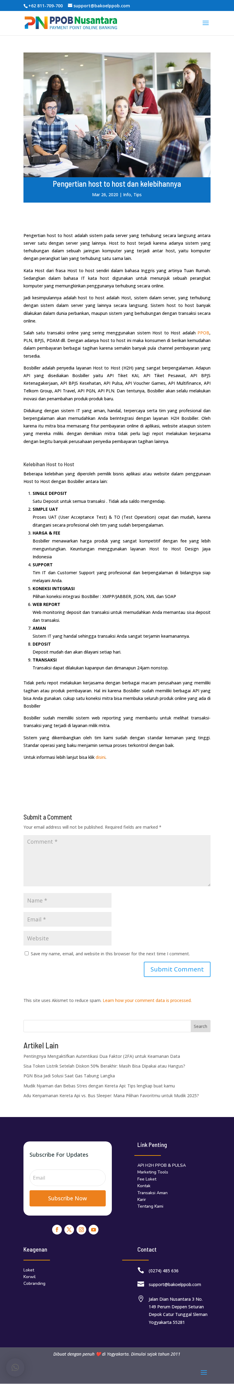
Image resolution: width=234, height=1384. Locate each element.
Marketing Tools (152, 1172)
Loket (28, 1270)
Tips (137, 194)
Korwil (29, 1277)
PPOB (203, 333)
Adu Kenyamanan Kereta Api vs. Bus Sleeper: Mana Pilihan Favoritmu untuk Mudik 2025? (111, 1095)
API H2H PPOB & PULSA (161, 1165)
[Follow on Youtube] (93, 1229)
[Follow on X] (69, 1229)
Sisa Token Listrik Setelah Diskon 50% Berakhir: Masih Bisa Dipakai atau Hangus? (104, 1066)
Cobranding (34, 1283)
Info (127, 194)
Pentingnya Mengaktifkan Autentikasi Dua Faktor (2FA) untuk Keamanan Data (101, 1056)
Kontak (144, 1186)
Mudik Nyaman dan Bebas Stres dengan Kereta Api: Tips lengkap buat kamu (99, 1086)
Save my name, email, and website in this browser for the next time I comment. (110, 954)
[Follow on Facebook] (57, 1229)
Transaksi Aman (152, 1193)
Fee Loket (146, 1179)
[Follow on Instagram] (81, 1229)
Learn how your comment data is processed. (147, 1000)
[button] (15, 1367)
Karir (141, 1199)
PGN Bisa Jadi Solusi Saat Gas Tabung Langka (69, 1076)
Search (200, 1026)
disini (100, 757)
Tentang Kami (150, 1206)
